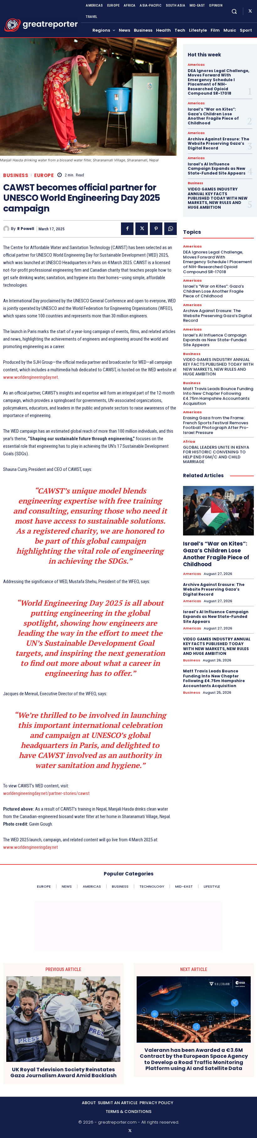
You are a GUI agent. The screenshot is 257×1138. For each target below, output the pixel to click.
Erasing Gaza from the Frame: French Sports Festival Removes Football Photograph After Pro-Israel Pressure (216, 425)
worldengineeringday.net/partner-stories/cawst (46, 793)
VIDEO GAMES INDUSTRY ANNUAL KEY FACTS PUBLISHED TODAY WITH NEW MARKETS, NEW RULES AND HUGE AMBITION (218, 198)
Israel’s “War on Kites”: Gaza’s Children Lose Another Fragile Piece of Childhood (213, 116)
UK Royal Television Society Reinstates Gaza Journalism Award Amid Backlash (63, 1072)
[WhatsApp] (170, 228)
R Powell (25, 229)
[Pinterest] (156, 228)
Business (15, 175)
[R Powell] (7, 229)
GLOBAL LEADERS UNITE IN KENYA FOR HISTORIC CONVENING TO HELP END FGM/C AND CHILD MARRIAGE (216, 454)
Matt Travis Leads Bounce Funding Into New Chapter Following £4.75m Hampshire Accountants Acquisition (218, 396)
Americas (196, 64)
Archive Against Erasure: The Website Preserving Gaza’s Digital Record (218, 143)
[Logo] (41, 25)
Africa (189, 441)
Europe (44, 175)
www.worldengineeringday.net (30, 377)
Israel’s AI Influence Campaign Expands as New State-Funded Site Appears (216, 168)
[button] (234, 11)
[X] (250, 11)
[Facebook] (127, 228)
